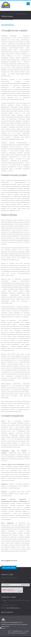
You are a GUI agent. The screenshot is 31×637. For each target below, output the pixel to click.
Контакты (27, 631)
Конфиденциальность (17, 631)
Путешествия (10, 13)
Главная (3, 13)
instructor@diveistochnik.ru (13, 608)
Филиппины (7, 25)
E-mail (3, 582)
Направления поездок (21, 13)
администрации (5, 626)
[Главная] (6, 5)
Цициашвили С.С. (23, 633)
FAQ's (9, 631)
